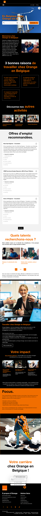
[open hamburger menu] (3, 5)
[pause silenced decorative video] (39, 8)
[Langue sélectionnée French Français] (34, 5)
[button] (31, 5)
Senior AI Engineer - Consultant (11, 198)
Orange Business (24, 500)
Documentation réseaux (6, 495)
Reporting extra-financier (6, 501)
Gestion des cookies (26, 512)
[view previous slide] (16, 269)
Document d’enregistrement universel (9, 497)
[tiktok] (19, 507)
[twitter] (11, 507)
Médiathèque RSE (5, 500)
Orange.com (23, 498)
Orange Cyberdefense (32, 124)
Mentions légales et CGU (10, 512)
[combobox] (9, 23)
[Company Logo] (4, 1)
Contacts (29, 513)
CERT (26, 513)
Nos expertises (5, 498)
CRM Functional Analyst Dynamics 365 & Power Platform (18, 171)
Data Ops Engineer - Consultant (11, 143)
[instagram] (15, 507)
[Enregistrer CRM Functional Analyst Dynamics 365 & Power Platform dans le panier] (36, 171)
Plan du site (23, 495)
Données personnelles (34, 512)
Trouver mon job (23, 497)
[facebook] (3, 507)
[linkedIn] (7, 507)
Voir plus (21, 228)
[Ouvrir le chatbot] (24, 487)
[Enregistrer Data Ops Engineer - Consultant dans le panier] (36, 143)
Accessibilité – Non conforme (19, 513)
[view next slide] (25, 269)
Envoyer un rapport (35, 513)
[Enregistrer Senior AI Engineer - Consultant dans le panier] (36, 199)
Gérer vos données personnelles (26, 503)
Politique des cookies (19, 512)
